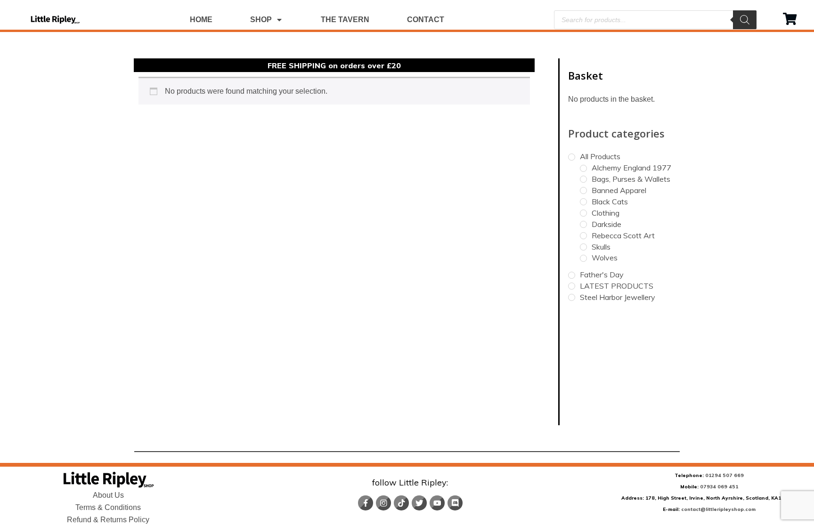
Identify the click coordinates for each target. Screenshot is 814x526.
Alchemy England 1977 (631, 167)
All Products (600, 156)
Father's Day (602, 274)
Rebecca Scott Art (623, 235)
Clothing (605, 213)
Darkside (606, 224)
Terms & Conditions (108, 507)
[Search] (745, 19)
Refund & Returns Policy (108, 520)
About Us (108, 495)
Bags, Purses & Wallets (631, 179)
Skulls (601, 246)
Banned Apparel (619, 190)
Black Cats (610, 201)
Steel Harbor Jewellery (617, 297)
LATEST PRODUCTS (616, 286)
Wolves (605, 257)
